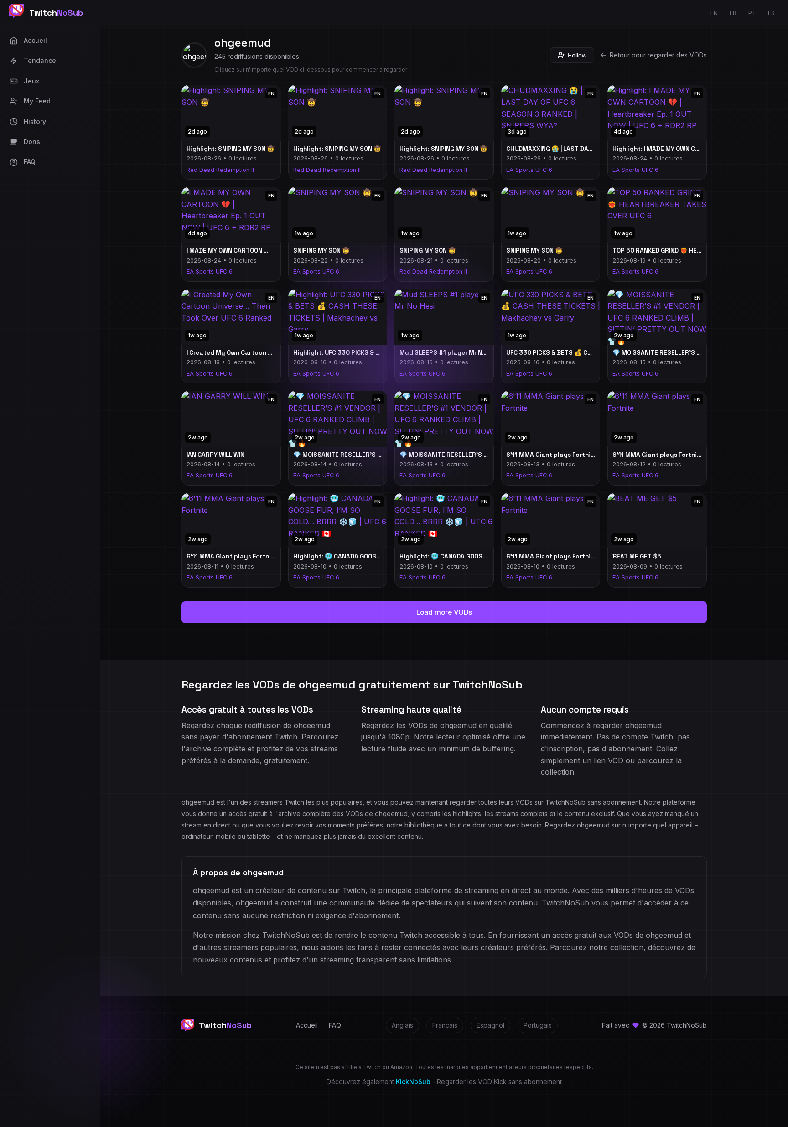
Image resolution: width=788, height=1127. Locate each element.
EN (714, 12)
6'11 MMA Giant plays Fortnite (551, 455)
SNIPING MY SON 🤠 (321, 250)
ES (771, 12)
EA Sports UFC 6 (529, 169)
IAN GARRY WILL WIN (215, 455)
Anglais (402, 1025)
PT (752, 12)
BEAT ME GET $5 (636, 556)
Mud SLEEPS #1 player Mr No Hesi (449, 353)
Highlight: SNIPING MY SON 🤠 (231, 149)
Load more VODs (444, 612)
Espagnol (490, 1025)
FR (733, 12)
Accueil (307, 1025)
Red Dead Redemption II (220, 169)
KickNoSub (413, 1082)
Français (444, 1025)
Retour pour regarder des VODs (658, 55)
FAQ (335, 1025)
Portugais (538, 1025)
